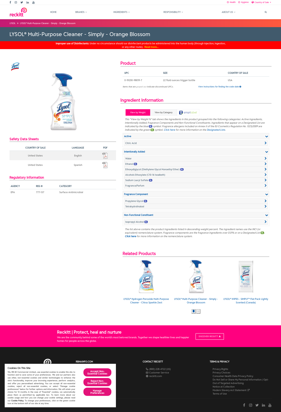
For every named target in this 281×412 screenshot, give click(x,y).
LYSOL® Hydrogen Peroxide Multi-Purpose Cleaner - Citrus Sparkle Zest (146, 300)
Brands (80, 12)
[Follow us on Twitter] (22, 2)
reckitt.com (155, 376)
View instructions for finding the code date (218, 86)
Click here (169, 129)
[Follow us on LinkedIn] (28, 2)
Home (53, 12)
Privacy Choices (221, 372)
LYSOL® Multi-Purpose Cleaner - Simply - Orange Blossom (196, 300)
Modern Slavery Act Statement (230, 390)
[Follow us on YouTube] (33, 2)
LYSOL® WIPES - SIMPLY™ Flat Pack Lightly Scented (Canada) (245, 300)
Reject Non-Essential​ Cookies (97, 382)
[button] (196, 143)
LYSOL (13, 23)
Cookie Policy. (17, 400)
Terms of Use (220, 393)
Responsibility (172, 12)
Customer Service (159, 372)
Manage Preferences (97, 391)
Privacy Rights (220, 369)
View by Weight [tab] (138, 112)
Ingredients (120, 12)
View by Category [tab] (163, 112)
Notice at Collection (224, 386)
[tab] (188, 112)
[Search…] (265, 12)
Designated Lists (216, 129)
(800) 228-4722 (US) (160, 369)
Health (232, 2)
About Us (228, 12)
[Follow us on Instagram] (16, 2)
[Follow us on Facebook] (11, 2)
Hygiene (244, 2)
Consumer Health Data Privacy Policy (233, 376)
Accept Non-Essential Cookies (97, 372)
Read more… (151, 46)
